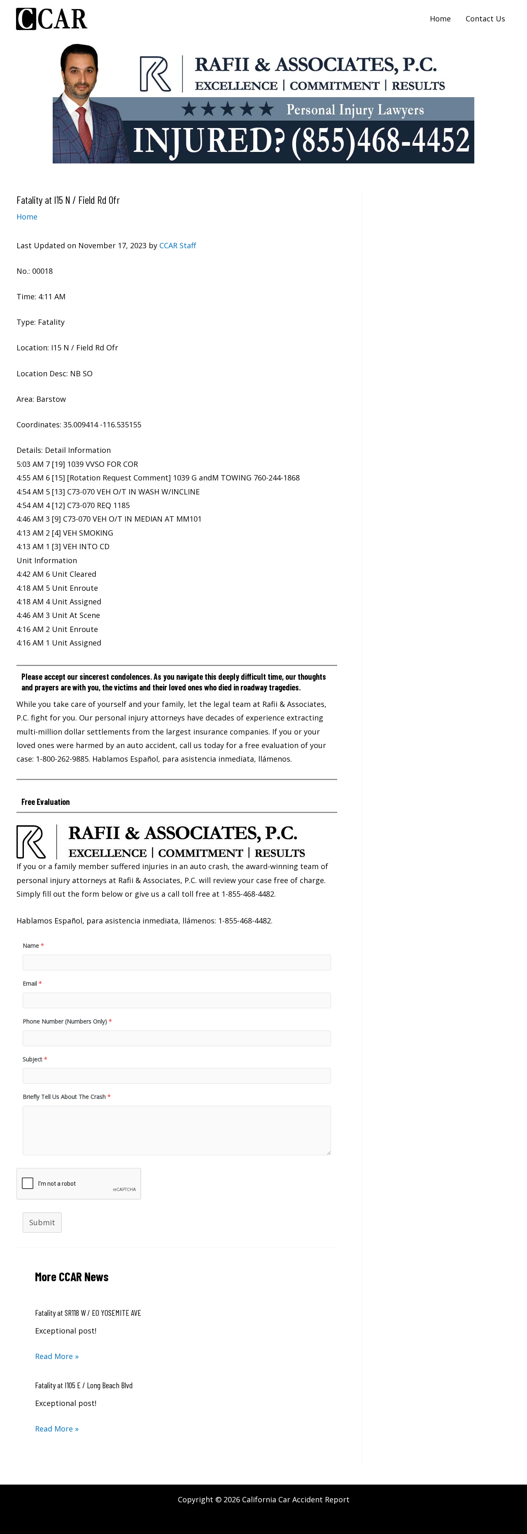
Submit (42, 1222)
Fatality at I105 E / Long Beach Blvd (84, 1385)
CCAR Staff (177, 245)
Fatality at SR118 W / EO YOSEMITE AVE (88, 1312)
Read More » (57, 1356)
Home (26, 216)
